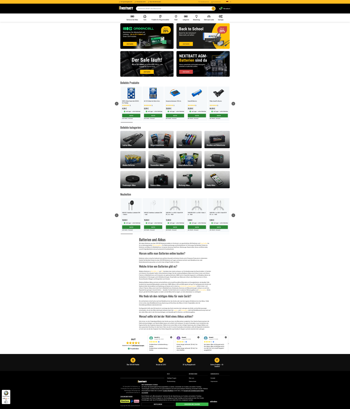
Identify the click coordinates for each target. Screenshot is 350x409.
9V (162, 271)
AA (152, 271)
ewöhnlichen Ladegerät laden (187, 286)
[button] (227, 2)
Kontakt (213, 378)
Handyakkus (184, 310)
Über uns (191, 378)
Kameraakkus (202, 290)
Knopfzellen (203, 243)
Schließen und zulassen (192, 404)
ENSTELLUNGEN (158, 404)
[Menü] (9, 391)
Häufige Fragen (171, 378)
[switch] (6, 402)
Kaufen (131, 115)
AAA (154, 271)
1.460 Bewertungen (138, 345)
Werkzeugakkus (157, 245)
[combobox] (176, 8)
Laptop (176, 310)
